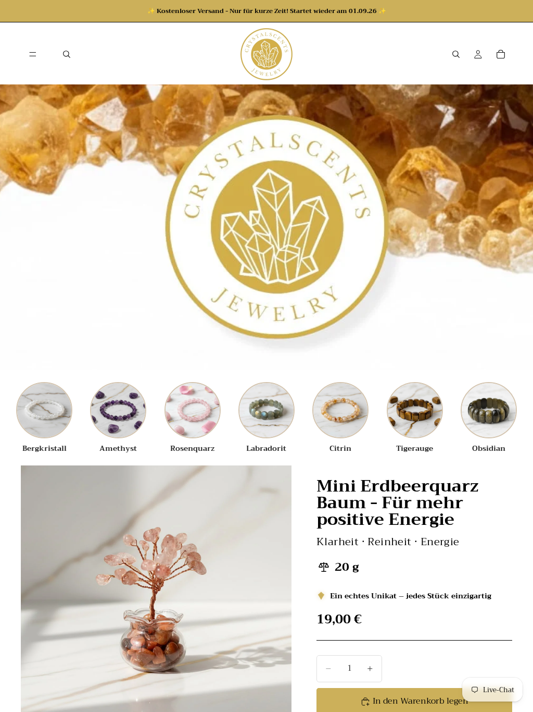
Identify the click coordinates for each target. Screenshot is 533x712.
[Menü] (33, 54)
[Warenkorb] (500, 54)
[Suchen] (66, 54)
